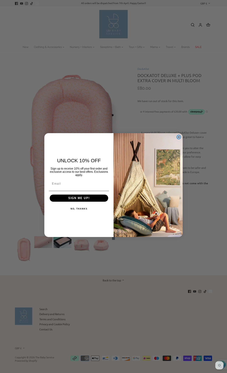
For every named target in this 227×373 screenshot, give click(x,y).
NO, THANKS (79, 209)
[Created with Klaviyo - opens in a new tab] (113, 238)
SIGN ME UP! (79, 198)
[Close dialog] (179, 137)
